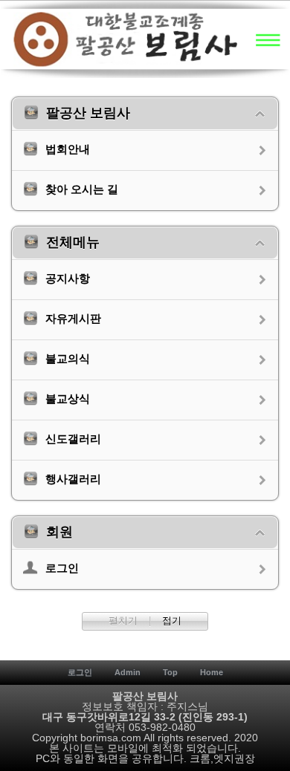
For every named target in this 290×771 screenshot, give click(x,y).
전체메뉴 (73, 242)
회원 (59, 532)
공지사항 (67, 279)
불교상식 (67, 399)
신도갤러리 (73, 439)
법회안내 (67, 149)
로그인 (62, 568)
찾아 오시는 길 (81, 189)
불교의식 (67, 359)
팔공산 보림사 (88, 113)
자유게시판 (73, 319)
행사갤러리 (73, 479)
